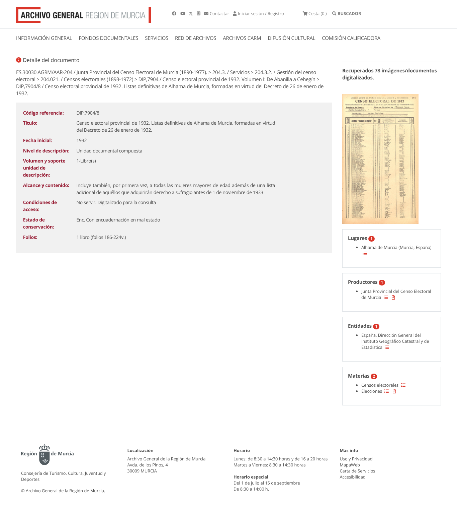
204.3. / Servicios (231, 72)
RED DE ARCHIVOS (195, 38)
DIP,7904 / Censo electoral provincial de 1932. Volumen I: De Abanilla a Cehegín (227, 79)
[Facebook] (174, 13)
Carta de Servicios (357, 471)
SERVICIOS (156, 38)
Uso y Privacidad (356, 459)
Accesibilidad (353, 477)
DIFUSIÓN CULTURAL (291, 38)
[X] (191, 13)
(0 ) (317, 13)
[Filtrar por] (364, 253)
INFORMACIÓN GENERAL (44, 38)
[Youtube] (183, 13)
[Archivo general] (83, 14)
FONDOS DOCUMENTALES (108, 38)
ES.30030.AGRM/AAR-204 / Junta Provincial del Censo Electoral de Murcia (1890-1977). (111, 72)
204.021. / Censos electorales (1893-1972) (86, 79)
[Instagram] (199, 13)
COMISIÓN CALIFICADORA (351, 38)
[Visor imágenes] (380, 157)
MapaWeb (350, 465)
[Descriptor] (393, 297)
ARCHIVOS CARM (242, 38)
